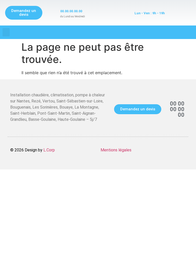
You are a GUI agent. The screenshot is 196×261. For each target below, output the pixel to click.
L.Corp (49, 150)
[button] (6, 32)
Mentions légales (116, 150)
